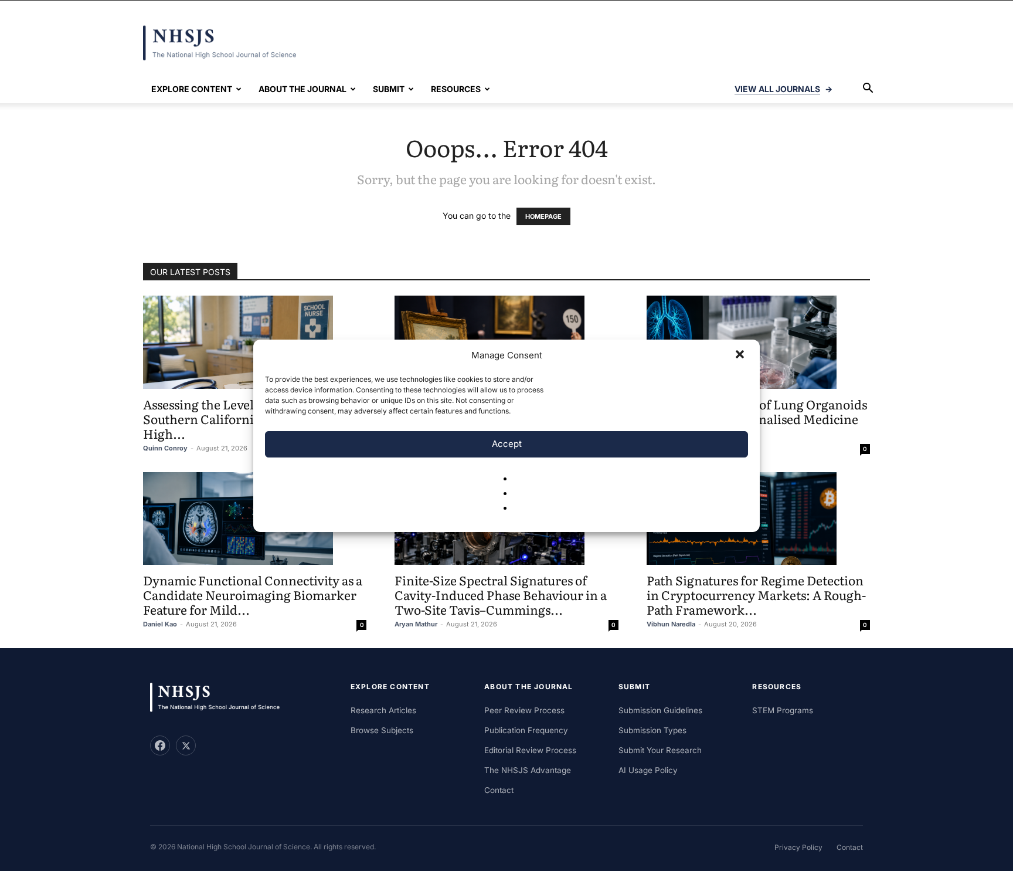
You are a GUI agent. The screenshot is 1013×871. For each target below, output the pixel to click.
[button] (741, 355)
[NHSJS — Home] (220, 697)
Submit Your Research (660, 750)
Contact (499, 790)
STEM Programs (782, 710)
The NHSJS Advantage (527, 770)
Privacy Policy (798, 847)
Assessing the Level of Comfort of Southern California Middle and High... (238, 418)
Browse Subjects (382, 730)
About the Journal (302, 89)
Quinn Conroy (165, 448)
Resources (456, 89)
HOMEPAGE (543, 216)
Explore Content (191, 89)
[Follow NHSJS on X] (186, 745)
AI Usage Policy (648, 770)
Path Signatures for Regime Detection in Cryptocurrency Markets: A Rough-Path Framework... (756, 594)
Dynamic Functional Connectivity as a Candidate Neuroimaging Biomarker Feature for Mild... (252, 594)
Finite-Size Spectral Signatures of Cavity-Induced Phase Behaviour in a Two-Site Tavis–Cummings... (501, 594)
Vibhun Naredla (671, 624)
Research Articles (383, 710)
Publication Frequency (526, 730)
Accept (507, 443)
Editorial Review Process (530, 750)
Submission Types (652, 730)
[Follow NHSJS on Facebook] (160, 745)
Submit (388, 89)
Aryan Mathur (416, 624)
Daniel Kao (160, 624)
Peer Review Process (524, 710)
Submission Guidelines (660, 710)
